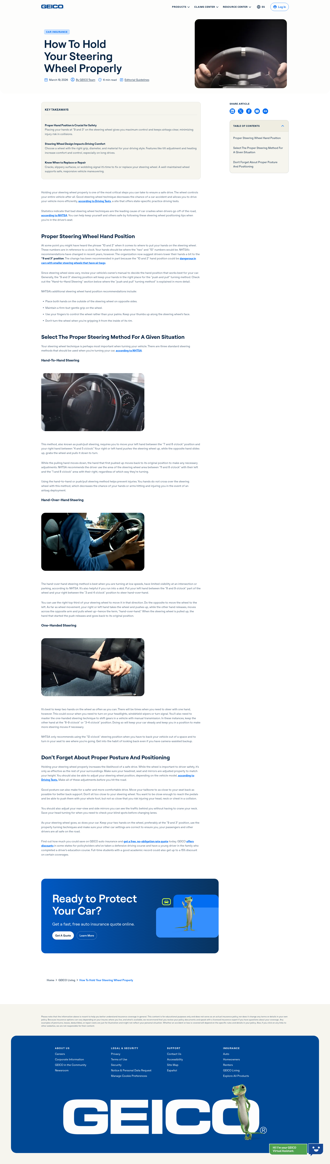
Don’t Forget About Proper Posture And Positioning (255, 164)
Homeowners (231, 1059)
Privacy (115, 1054)
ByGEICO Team (85, 79)
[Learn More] (87, 935)
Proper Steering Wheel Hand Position (257, 138)
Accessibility (175, 1059)
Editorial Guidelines (137, 79)
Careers (60, 1054)
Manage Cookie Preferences (129, 1076)
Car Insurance (57, 31)
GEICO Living (66, 980)
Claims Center (204, 6)
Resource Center (235, 6)
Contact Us (174, 1054)
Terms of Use (119, 1059)
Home (50, 980)
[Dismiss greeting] (304, 1146)
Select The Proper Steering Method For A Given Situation (258, 150)
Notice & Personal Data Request (131, 1070)
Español (172, 1070)
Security (116, 1065)
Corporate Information (69, 1059)
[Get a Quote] (63, 935)
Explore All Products (236, 1076)
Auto (226, 1054)
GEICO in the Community (70, 1065)
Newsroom (62, 1070)
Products (179, 6)
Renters (228, 1065)
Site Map (172, 1065)
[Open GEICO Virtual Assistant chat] (288, 1149)
